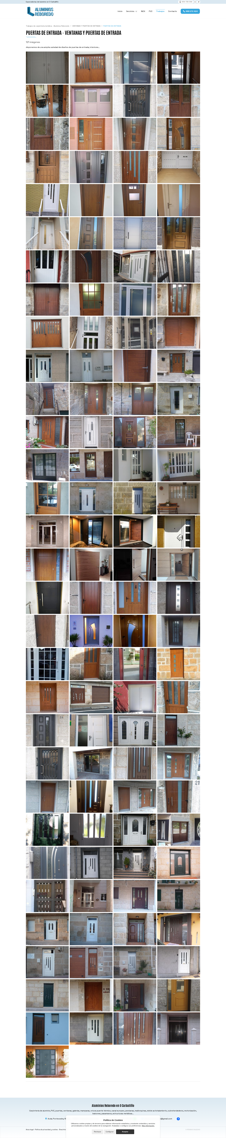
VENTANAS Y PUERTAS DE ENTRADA (86, 26)
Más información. (148, 1126)
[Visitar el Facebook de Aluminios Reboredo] (198, 1)
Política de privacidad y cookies (46, 1130)
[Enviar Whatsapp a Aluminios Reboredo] (195, 1)
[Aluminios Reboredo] (40, 11)
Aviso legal (30, 1130)
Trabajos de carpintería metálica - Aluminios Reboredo (47, 26)
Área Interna (63, 1130)
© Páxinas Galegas (193, 1129)
